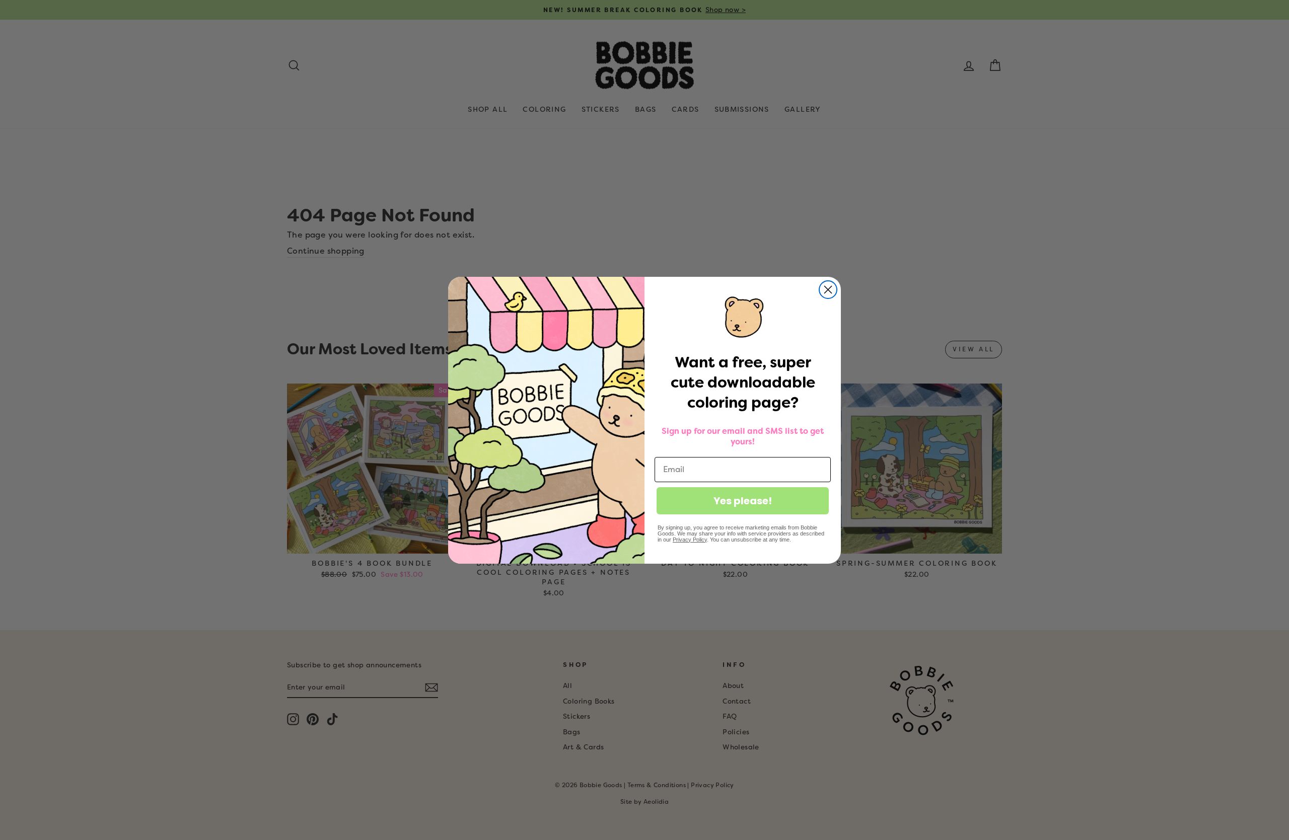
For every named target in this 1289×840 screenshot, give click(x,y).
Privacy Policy (690, 540)
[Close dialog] (828, 289)
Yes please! (742, 501)
